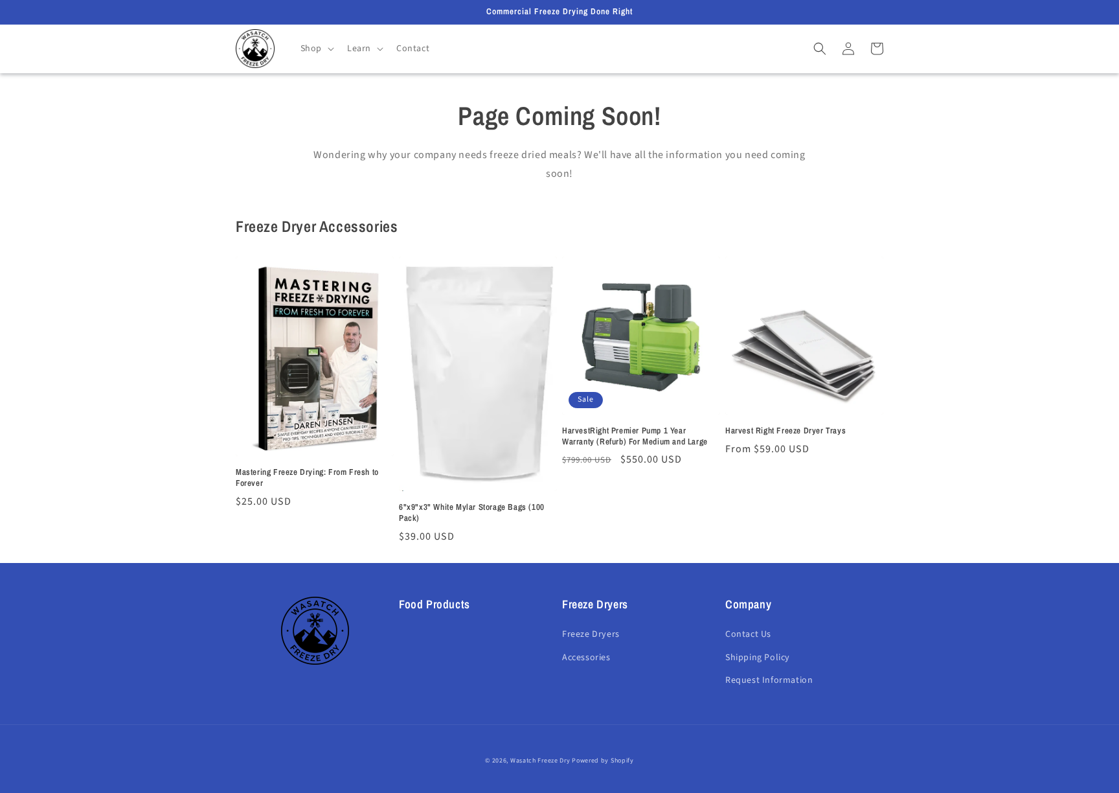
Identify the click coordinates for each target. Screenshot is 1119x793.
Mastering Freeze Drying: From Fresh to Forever (307, 477)
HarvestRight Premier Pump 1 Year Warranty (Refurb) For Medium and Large (635, 436)
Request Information (769, 680)
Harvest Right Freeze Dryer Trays (785, 431)
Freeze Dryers (591, 634)
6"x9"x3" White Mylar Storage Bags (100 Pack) (472, 512)
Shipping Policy (757, 657)
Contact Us (748, 634)
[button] (316, 48)
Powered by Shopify (603, 760)
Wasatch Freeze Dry (540, 760)
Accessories (586, 657)
